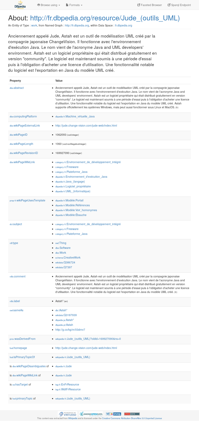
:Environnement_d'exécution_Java (81, 176)
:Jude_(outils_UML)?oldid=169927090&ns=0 (88, 339)
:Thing (60, 243)
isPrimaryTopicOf (22, 357)
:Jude (63, 366)
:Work (60, 252)
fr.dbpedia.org (123, 25)
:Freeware (67, 167)
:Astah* (61, 310)
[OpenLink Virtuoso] (67, 413)
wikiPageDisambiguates (29, 366)
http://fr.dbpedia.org (77, 25)
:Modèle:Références (72, 205)
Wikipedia (72, 418)
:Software (63, 248)
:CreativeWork (67, 257)
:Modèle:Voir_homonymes (76, 210)
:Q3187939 (66, 315)
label (15, 301)
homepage (18, 348)
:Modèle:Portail (69, 200)
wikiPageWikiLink (22, 162)
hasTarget (20, 384)
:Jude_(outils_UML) (72, 357)
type (14, 243)
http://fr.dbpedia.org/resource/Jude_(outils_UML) (105, 17)
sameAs (16, 310)
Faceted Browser (151, 5)
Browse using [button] (49, 5)
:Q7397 (63, 267)
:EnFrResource (67, 384)
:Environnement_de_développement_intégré (88, 162)
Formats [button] (74, 5)
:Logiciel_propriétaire (73, 186)
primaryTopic (22, 398)
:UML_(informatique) (72, 191)
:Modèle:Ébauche (70, 215)
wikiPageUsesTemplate (27, 200)
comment (17, 276)
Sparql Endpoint (180, 5)
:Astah (64, 325)
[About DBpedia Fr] (19, 5)
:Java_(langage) (70, 181)
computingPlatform (23, 116)
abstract (17, 88)
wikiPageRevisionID (24, 153)
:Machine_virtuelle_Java (75, 116)
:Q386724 (65, 262)
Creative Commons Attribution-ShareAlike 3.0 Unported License (132, 418)
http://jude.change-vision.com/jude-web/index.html (86, 125)
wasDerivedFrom (23, 339)
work (34, 25)
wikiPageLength (21, 144)
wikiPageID (18, 134)
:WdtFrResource (68, 389)
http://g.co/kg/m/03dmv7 (70, 329)
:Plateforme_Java (71, 172)
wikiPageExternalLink (25, 125)
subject (16, 224)
